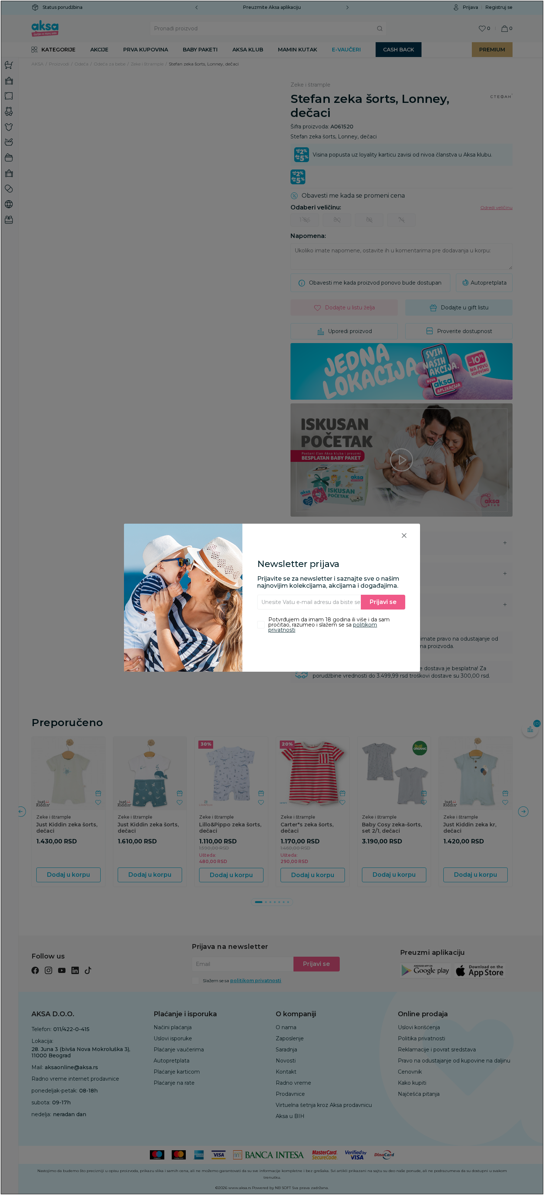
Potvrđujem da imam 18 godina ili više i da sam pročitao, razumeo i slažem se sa (329, 624)
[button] (404, 535)
